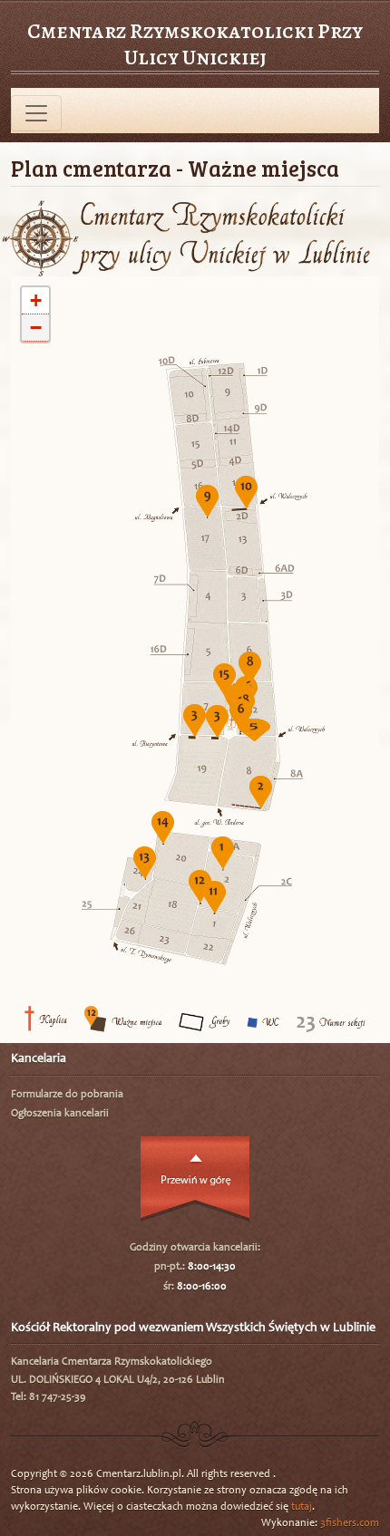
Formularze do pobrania (67, 1094)
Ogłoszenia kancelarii (60, 1113)
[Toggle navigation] (36, 113)
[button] (222, 852)
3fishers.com (349, 1523)
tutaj (301, 1507)
